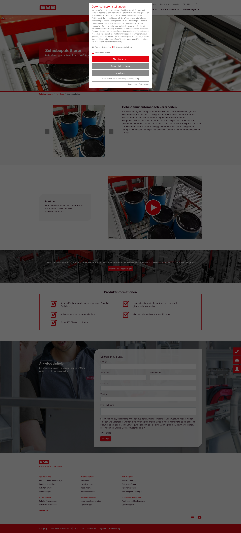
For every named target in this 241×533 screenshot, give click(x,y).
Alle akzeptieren (120, 59)
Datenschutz (144, 84)
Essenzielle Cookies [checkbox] (103, 47)
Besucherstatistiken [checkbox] (124, 47)
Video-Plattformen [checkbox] (102, 52)
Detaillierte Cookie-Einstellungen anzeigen (119, 79)
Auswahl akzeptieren (120, 66)
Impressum (132, 84)
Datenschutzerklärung (113, 42)
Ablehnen (120, 73)
